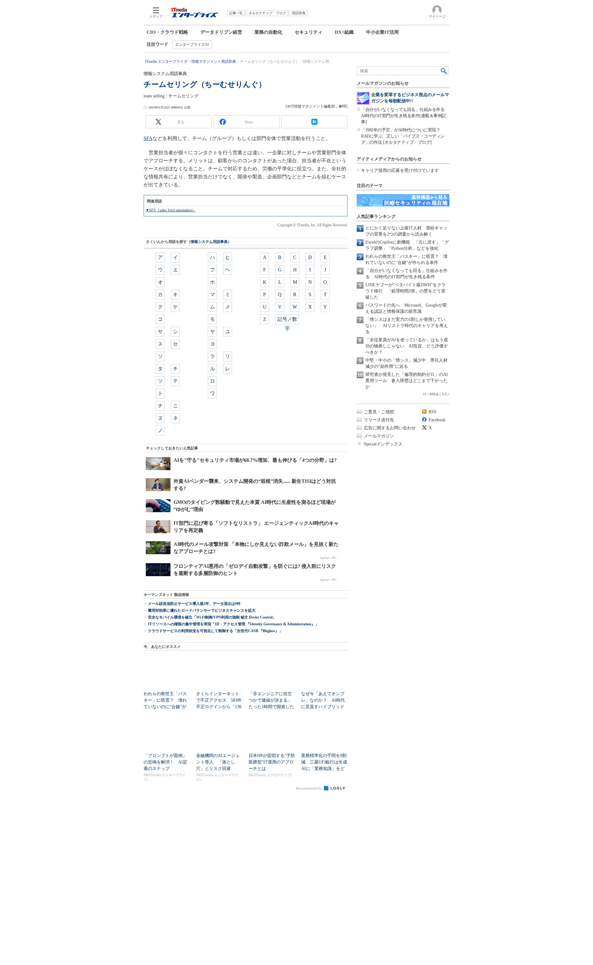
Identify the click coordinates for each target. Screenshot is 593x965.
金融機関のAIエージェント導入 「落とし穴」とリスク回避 (218, 762)
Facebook (437, 420)
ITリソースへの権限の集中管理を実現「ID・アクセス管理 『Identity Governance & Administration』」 (233, 624)
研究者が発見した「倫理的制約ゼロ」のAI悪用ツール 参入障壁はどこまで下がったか (406, 380)
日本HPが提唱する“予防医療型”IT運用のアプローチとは (272, 762)
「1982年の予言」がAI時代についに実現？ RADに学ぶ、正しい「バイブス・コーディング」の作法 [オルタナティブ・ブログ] (403, 136)
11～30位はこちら (435, 394)
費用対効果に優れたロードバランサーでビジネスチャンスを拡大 (201, 610)
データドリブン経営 (221, 32)
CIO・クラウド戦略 (167, 32)
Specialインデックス (383, 444)
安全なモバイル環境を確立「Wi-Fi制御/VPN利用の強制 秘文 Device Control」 (212, 617)
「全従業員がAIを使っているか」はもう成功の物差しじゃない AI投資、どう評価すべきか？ (406, 346)
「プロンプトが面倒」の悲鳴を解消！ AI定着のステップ (165, 762)
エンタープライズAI (192, 44)
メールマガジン (379, 436)
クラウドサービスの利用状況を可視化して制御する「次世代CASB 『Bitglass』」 (215, 631)
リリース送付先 (379, 420)
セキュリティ (308, 32)
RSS (432, 412)
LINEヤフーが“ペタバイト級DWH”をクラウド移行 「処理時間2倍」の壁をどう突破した (405, 291)
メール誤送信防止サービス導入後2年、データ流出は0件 (194, 604)
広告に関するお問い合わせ (390, 428)
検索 (444, 70)
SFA (148, 138)
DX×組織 (344, 32)
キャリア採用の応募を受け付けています (400, 170)
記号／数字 (287, 320)
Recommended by (309, 788)
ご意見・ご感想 (379, 412)
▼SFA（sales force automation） (170, 210)
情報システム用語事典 (209, 242)
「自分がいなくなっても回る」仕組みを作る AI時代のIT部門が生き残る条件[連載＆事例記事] (405, 115)
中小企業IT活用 (382, 32)
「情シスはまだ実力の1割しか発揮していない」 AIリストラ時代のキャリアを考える (406, 325)
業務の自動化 (268, 32)
